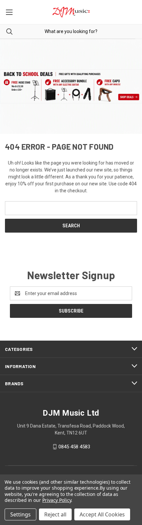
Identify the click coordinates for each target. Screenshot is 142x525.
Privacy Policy (56, 500)
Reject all (55, 514)
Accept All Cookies (102, 514)
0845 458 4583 (74, 447)
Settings (20, 514)
